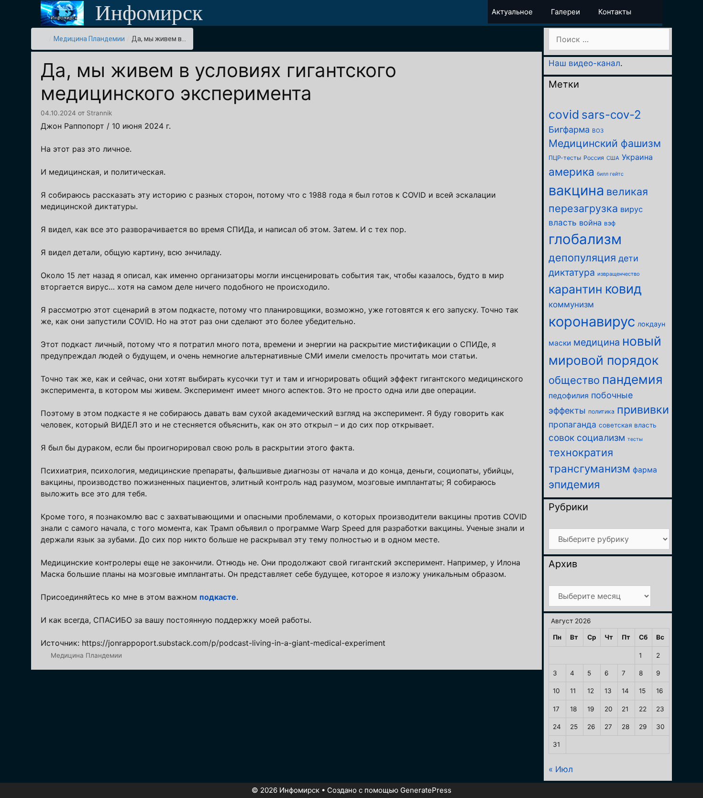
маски (560, 343)
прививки (643, 409)
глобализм (585, 239)
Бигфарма (569, 129)
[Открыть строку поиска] (654, 11)
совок (561, 437)
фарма (645, 469)
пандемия (632, 379)
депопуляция (582, 257)
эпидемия (574, 484)
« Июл (561, 769)
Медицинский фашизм (605, 143)
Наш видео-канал (584, 63)
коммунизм (571, 304)
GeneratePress (425, 790)
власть (563, 222)
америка (571, 171)
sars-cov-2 (611, 115)
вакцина (576, 190)
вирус (631, 209)
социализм (601, 437)
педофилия (569, 395)
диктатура (572, 272)
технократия (581, 452)
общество (574, 380)
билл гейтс (610, 174)
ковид (623, 289)
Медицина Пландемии (89, 39)
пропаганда (572, 424)
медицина (596, 342)
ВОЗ (598, 130)
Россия (593, 157)
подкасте (217, 597)
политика (601, 411)
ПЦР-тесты (565, 157)
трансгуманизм (589, 468)
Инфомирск (149, 13)
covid (564, 114)
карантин (576, 289)
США (612, 158)
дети (628, 258)
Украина (637, 157)
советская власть (628, 425)
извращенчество (618, 273)
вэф (609, 223)
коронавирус (592, 321)
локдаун (651, 324)
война (590, 222)
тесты (635, 439)
